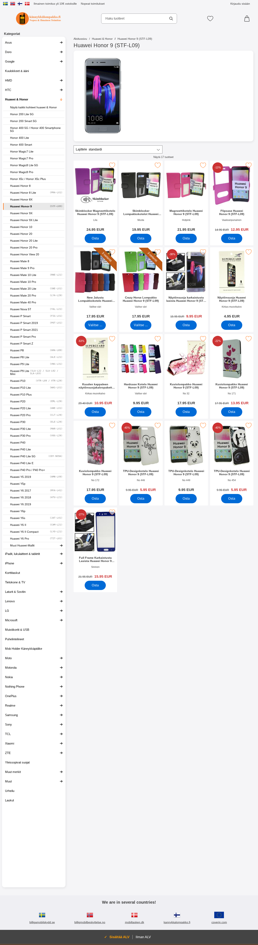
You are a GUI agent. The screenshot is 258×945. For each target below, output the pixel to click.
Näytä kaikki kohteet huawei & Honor (33, 107)
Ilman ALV (143, 937)
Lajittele (89, 149)
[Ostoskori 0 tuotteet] (248, 18)
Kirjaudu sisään (240, 3)
